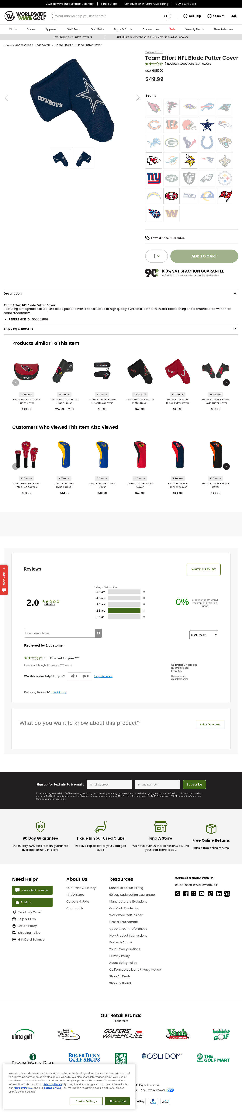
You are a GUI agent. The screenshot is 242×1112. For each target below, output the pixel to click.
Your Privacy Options (124, 949)
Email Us (25, 902)
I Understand (117, 1101)
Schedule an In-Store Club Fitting (146, 3)
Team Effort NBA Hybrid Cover (64, 485)
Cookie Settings (86, 1101)
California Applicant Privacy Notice (135, 969)
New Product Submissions (128, 935)
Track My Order (30, 912)
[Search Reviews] (98, 633)
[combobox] (111, 16)
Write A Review (204, 569)
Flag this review (103, 676)
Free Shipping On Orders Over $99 (73, 37)
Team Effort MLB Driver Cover (215, 485)
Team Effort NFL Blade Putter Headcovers (102, 401)
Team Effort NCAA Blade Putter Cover (177, 401)
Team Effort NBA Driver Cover (102, 485)
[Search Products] (167, 16)
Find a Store (109, 3)
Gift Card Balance (31, 939)
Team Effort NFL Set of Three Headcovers (26, 485)
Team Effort (154, 52)
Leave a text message (34, 890)
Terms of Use (52, 1088)
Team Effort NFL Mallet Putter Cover (26, 401)
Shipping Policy (29, 933)
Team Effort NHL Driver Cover (139, 485)
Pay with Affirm (120, 942)
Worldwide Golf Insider (126, 915)
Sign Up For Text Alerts (176, 37)
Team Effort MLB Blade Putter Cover (140, 401)
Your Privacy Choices (153, 1090)
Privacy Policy (58, 799)
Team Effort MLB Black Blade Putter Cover (215, 401)
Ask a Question (210, 724)
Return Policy (27, 926)
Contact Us (74, 908)
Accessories (23, 45)
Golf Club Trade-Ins (124, 908)
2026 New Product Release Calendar (70, 3)
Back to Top (60, 692)
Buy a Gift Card (186, 3)
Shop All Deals (119, 976)
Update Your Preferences (128, 929)
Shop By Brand (120, 983)
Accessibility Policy (123, 963)
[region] (69, 1086)
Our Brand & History (81, 888)
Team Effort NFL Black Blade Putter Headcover (64, 401)
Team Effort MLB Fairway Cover (178, 485)
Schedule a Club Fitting (126, 888)
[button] (192, 16)
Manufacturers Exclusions (128, 901)
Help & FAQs (26, 919)
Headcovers (42, 45)
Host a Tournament (123, 922)
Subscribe (194, 784)
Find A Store (75, 895)
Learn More (121, 1021)
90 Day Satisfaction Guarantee (132, 895)
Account (219, 16)
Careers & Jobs (77, 901)
